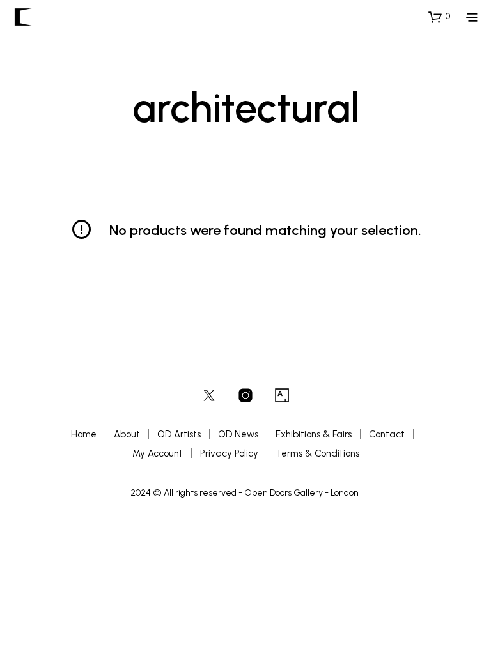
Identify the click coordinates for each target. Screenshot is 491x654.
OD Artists (179, 434)
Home (84, 434)
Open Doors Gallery (283, 493)
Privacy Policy (229, 453)
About (127, 434)
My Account (157, 453)
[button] (439, 16)
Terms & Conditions (317, 453)
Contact (387, 434)
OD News (238, 434)
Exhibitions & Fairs (314, 434)
